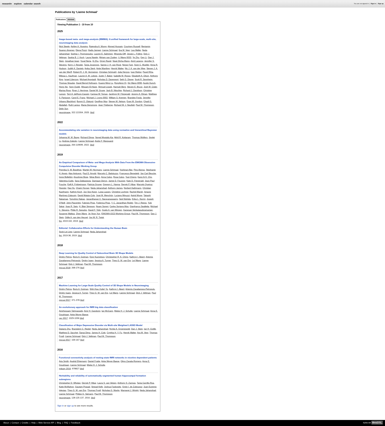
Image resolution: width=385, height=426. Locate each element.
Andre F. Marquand (104, 141)
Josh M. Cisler (150, 87)
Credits (25, 422)
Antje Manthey (103, 68)
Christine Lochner (120, 192)
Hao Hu (71, 188)
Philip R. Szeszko (79, 210)
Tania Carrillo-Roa (145, 383)
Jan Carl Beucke (148, 173)
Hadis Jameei (94, 50)
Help (33, 422)
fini (60, 221)
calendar (28, 3)
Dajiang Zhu (65, 329)
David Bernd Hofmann (86, 83)
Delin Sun (63, 108)
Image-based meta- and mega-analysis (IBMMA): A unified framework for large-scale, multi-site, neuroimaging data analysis (107, 41)
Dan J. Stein (137, 329)
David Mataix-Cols (86, 195)
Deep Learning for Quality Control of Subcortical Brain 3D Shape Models (96, 253)
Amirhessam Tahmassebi (71, 311)
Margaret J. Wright (130, 390)
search (37, 3)
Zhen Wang (81, 213)
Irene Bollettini (65, 177)
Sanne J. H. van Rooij (110, 65)
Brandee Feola (135, 97)
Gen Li (143, 57)
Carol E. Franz (78, 97)
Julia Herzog (123, 72)
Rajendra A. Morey (98, 46)
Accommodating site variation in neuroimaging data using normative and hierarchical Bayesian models (108, 132)
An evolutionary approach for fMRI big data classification (88, 307)
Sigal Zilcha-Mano (121, 61)
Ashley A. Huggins (79, 46)
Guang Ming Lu (105, 83)
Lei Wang (136, 260)
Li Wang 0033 (124, 57)
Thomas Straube (67, 83)
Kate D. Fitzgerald (135, 181)
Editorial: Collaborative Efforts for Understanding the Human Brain (93, 228)
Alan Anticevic (75, 173)
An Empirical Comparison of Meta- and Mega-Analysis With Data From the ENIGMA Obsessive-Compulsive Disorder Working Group (107, 164)
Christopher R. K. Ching (117, 257)
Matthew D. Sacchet (68, 332)
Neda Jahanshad (99, 188)
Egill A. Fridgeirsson (76, 184)
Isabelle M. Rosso (122, 76)
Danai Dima (84, 332)
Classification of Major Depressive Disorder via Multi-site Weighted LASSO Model (100, 325)
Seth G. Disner (127, 79)
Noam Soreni (102, 206)
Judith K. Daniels (75, 68)
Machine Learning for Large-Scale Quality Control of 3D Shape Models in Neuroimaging (104, 285)
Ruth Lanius (74, 105)
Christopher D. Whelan (70, 383)
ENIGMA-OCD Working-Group (115, 213)
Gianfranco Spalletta (139, 206)
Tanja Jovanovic (91, 65)
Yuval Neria (85, 61)
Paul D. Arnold (89, 173)
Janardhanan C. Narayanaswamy (102, 199)
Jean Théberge (105, 105)
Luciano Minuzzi (122, 195)
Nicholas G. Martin (111, 390)
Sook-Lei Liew (65, 231)
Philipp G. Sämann (84, 394)
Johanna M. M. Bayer (69, 137)
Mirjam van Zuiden (108, 57)
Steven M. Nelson (117, 101)
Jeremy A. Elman (139, 94)
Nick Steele (64, 46)
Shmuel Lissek (105, 87)
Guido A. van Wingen (112, 210)
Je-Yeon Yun (94, 213)
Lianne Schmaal (109, 50)
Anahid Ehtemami (78, 361)
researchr (7, 3)
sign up (70, 405)
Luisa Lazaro (104, 192)
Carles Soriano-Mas (119, 206)
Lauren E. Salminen (103, 54)
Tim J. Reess (140, 203)
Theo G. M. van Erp (121, 260)
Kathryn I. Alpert (137, 257)
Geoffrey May (101, 101)
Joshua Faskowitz (112, 386)
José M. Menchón (104, 195)
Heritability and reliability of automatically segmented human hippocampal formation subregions (102, 377)
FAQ (66, 422)
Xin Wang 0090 (135, 83)
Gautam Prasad (82, 386)
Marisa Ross (65, 90)
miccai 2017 (64, 300)
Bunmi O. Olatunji (85, 101)
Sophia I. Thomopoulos (82, 54)
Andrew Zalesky (69, 141)
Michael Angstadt (88, 79)
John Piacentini (73, 203)
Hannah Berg (119, 87)
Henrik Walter (117, 68)
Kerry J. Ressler (75, 65)
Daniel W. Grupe (97, 90)
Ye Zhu (135, 57)
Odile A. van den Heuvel (76, 217)
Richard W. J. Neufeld (124, 105)
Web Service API (46, 422)
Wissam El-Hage (89, 87)
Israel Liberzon (71, 79)
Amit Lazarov (137, 61)
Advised (71, 19)
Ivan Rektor (136, 72)
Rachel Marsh (136, 192)
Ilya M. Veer (124, 50)
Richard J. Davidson (132, 90)
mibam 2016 (65, 368)
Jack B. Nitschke (114, 90)
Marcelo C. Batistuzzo (107, 173)
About (6, 422)
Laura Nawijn (92, 57)
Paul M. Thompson (145, 105)
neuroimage (64, 112)
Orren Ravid (105, 61)
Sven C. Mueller (141, 65)
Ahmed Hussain (115, 46)
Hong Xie (63, 87)
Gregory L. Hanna (111, 184)
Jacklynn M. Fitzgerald (119, 94)
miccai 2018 (64, 267)
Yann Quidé (74, 87)
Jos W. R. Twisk (96, 217)
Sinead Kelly (97, 386)
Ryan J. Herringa (80, 90)
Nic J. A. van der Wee (135, 68)
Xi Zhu (95, 61)
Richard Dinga (87, 137)
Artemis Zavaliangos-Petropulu (140, 289)
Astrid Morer (136, 195)
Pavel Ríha (148, 72)
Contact (15, 422)
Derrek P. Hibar (128, 184)
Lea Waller (136, 50)
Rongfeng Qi (120, 83)
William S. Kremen (117, 97)
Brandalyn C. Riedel (81, 329)
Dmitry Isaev (87, 260)
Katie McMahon (66, 386)
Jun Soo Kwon (90, 192)
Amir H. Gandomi (92, 311)
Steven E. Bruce (134, 87)
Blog (59, 422)
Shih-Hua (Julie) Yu (99, 289)
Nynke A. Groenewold (119, 329)
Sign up (380, 3)
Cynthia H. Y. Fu (114, 332)
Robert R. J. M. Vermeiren (85, 72)
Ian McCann (107, 311)
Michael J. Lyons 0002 (97, 97)
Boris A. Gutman (80, 257)
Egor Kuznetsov (97, 257)
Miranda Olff (120, 54)
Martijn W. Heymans (92, 170)
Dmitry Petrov (65, 257)
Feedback (75, 422)
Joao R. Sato (71, 206)
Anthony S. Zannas (126, 383)
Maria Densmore (89, 105)
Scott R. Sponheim (143, 79)
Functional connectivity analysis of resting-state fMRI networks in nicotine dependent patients (108, 357)
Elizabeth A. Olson (140, 76)
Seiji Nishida (125, 199)
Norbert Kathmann (132, 188)
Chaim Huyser (82, 188)
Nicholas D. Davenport (108, 79)
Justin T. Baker (105, 76)
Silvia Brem (94, 177)
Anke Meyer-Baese (79, 314)
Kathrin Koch (76, 192)
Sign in (373, 3)
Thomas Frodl (94, 390)
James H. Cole (99, 332)
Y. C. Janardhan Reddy (122, 203)
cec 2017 (63, 318)
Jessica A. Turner (103, 260)
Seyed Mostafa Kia (104, 137)
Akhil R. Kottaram (122, 137)
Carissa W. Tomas (99, 94)
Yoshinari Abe (126, 170)
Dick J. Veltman (75, 264)
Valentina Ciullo (66, 181)
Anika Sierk (90, 68)
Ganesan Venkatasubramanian (138, 210)
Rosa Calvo (118, 177)
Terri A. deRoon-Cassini (78, 94)
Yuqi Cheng (130, 177)
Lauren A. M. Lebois (87, 76)
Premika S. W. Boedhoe (70, 170)
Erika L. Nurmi (138, 199)
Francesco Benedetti (129, 173)
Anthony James (115, 188)
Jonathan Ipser (72, 61)
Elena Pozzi (81, 50)
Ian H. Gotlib (150, 329)
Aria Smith (64, 361)
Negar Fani (127, 65)
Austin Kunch (149, 83)
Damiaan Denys (99, 181)
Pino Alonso (139, 170)
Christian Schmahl (107, 72)
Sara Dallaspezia (83, 181)
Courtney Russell (132, 46)
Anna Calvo (106, 177)
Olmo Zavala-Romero (131, 361)
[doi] (92, 112)
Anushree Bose (81, 177)
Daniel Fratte (94, 361)
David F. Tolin (94, 210)
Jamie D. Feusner (116, 181)
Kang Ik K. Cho (145, 177)
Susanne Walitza (67, 213)
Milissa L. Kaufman (68, 76)
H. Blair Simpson (87, 206)
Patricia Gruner (94, 184)
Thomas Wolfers (140, 137)
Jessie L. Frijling (134, 54)
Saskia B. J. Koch (76, 57)
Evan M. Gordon (134, 101)
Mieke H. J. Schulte (123, 311)
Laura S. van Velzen (106, 383)
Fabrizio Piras (88, 203)
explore (18, 3)
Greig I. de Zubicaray (132, 386)
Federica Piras (103, 203)
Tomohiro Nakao (77, 199)
